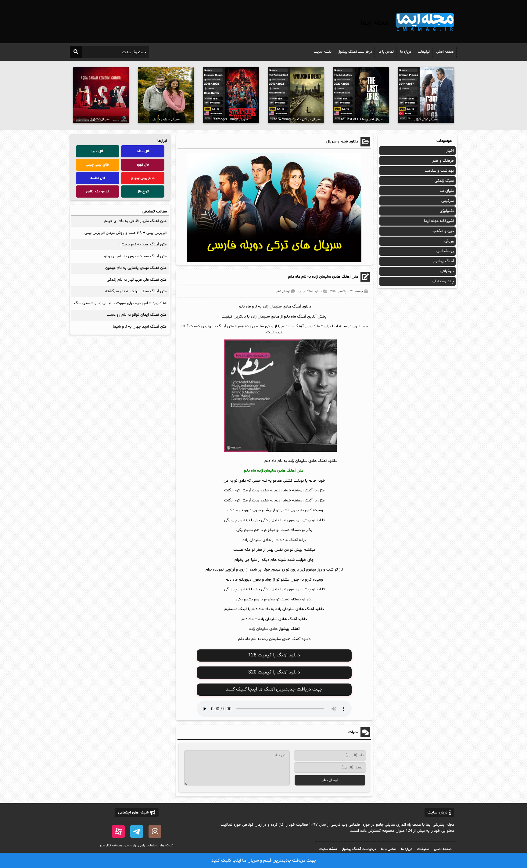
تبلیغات (424, 51)
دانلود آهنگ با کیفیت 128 (274, 655)
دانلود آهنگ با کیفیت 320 (274, 672)
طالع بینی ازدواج (143, 178)
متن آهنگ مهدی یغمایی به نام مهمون (136, 268)
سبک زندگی (444, 181)
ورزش (449, 241)
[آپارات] (118, 831)
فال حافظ (142, 151)
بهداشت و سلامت (439, 171)
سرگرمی (447, 201)
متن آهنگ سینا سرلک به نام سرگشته (136, 291)
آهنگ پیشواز (289, 629)
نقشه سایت (323, 51)
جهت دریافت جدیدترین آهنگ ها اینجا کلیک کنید (274, 689)
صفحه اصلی (445, 51)
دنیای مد (447, 191)
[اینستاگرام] (155, 831)
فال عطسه (97, 178)
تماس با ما (386, 51)
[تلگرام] (136, 831)
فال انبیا (97, 151)
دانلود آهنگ (297, 619)
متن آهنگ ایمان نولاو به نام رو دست (137, 315)
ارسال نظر (283, 291)
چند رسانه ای (443, 281)
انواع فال (143, 191)
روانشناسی (445, 251)
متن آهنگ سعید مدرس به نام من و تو (135, 256)
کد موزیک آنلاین (97, 191)
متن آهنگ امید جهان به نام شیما (140, 326)
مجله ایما (374, 23)
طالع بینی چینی (97, 164)
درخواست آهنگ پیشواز (355, 51)
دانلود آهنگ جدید (310, 291)
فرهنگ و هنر (443, 160)
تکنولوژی (447, 211)
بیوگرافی (447, 271)
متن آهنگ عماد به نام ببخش (143, 244)
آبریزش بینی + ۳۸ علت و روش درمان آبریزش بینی (125, 233)
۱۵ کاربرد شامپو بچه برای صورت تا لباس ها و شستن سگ (120, 303)
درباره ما (405, 51)
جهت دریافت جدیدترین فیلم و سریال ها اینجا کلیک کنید (263, 860)
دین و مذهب (443, 231)
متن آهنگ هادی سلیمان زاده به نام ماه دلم (323, 276)
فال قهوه (143, 164)
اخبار (450, 150)
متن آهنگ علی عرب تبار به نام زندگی (137, 280)
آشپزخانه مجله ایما (439, 221)
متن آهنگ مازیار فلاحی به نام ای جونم (135, 221)
